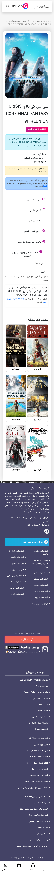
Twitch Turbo (42, 827)
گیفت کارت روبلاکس (40, 716)
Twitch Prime (42, 710)
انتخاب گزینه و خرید (37, 129)
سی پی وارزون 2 (42, 686)
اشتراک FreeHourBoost (38, 815)
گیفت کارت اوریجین (40, 585)
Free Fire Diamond (40, 769)
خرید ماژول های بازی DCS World (35, 796)
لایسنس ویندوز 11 (41, 729)
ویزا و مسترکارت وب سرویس (37, 839)
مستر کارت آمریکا (17, 582)
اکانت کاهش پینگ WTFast (37, 763)
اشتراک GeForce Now (39, 756)
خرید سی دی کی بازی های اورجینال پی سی (32, 846)
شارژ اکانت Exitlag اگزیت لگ (37, 750)
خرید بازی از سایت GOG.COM (36, 781)
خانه (49, 21)
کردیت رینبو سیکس (40, 698)
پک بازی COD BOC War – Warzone (34, 680)
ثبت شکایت (27, 639)
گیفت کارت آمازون (17, 594)
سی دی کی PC (33, 21)
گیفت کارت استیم (41, 572)
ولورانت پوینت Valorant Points (36, 692)
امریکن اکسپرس (17, 569)
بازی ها (43, 21)
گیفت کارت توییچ (41, 597)
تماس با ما (30, 857)
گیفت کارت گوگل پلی (16, 551)
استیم (24, 21)
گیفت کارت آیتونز (17, 557)
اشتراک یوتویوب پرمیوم (39, 775)
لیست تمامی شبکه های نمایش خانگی (33, 809)
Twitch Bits (43, 704)
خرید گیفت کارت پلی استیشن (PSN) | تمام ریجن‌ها (39, 563)
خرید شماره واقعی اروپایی (38, 821)
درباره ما (41, 857)
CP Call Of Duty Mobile (38, 723)
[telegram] (46, 532)
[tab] (39, 264)
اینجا (11, 168)
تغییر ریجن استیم (41, 744)
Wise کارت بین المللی (15, 575)
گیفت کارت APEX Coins (38, 738)
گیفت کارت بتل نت (40, 579)
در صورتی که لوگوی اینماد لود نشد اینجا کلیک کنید (27, 633)
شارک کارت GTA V (41, 803)
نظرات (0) (39, 264)
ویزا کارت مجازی (18, 563)
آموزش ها (40, 6)
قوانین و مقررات (17, 857)
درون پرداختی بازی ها (40, 603)
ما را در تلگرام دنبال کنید (33, 542)
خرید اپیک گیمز (42, 833)
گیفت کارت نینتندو (41, 591)
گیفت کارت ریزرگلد (17, 588)
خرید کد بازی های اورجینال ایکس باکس (33, 787)
